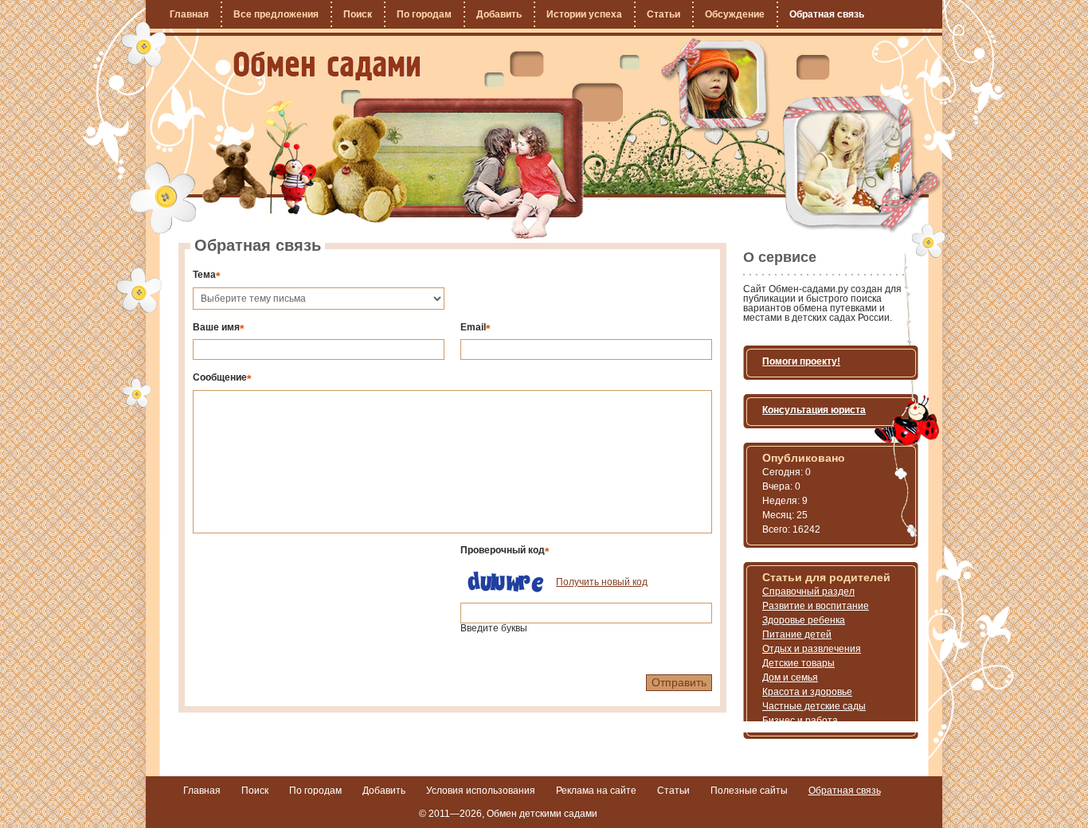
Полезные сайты (749, 790)
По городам (424, 14)
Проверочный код (504, 550)
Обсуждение (735, 14)
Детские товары (798, 663)
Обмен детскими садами (542, 813)
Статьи (663, 14)
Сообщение (222, 377)
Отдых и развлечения (811, 648)
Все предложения (276, 14)
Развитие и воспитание (815, 605)
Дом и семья (790, 677)
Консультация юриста (814, 410)
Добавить (499, 14)
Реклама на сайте (596, 790)
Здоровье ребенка (803, 620)
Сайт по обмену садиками (327, 66)
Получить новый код (602, 582)
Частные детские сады (814, 706)
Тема (206, 274)
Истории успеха (584, 14)
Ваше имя (218, 327)
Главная (189, 14)
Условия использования (480, 790)
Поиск (357, 14)
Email (475, 327)
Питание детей (797, 634)
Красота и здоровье (807, 691)
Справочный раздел (808, 591)
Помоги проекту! (801, 361)
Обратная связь (826, 14)
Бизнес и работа (800, 720)
